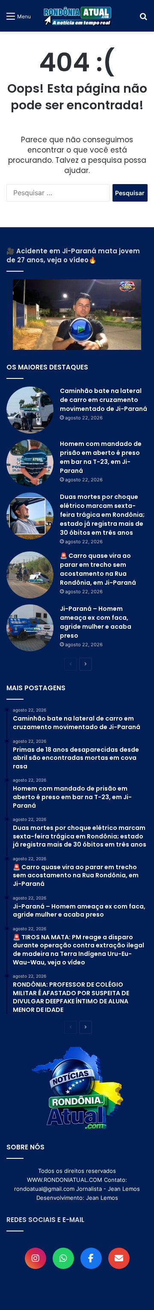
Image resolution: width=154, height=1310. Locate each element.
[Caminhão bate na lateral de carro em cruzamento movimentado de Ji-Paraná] (29, 410)
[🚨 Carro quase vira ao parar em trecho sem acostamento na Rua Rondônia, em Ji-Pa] (29, 574)
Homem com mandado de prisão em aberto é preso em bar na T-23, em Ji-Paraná (101, 457)
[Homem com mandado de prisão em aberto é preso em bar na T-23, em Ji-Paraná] (29, 463)
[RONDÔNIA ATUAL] (77, 16)
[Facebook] (91, 1258)
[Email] (119, 1258)
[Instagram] (35, 1258)
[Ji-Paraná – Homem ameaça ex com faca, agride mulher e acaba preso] (29, 627)
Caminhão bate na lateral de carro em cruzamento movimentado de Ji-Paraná (103, 400)
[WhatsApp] (63, 1258)
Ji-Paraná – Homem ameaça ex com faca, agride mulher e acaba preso (95, 622)
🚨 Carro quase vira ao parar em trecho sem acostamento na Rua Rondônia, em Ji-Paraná (98, 569)
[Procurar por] (143, 19)
